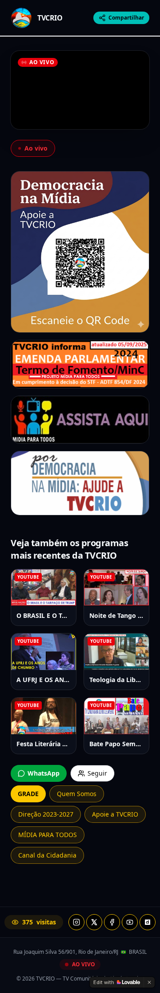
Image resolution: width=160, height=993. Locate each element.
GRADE (28, 793)
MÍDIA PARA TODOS (47, 834)
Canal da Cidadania (47, 855)
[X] (94, 922)
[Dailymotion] (148, 922)
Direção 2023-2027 (45, 814)
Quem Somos (76, 793)
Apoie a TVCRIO (115, 814)
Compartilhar (126, 17)
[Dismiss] (149, 982)
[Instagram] (76, 922)
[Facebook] (112, 922)
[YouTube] (130, 922)
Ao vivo (36, 148)
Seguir (97, 773)
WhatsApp (44, 773)
